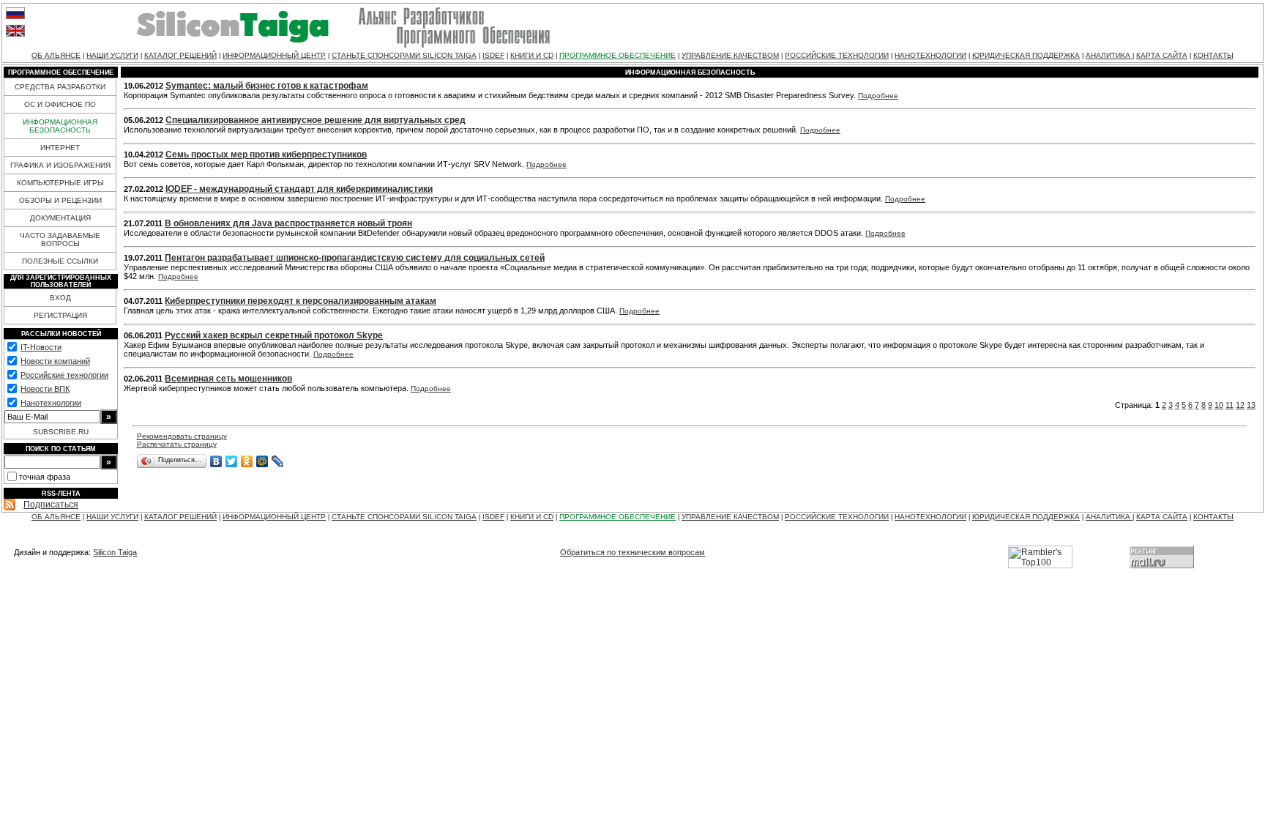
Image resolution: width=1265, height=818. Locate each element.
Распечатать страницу (177, 444)
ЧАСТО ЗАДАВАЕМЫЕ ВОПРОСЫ (60, 239)
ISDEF (493, 55)
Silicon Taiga (115, 552)
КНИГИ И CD (531, 55)
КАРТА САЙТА (1161, 55)
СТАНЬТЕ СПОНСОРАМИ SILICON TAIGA (404, 55)
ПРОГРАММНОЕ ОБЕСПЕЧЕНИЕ (617, 55)
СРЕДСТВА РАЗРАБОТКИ (60, 87)
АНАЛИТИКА (1109, 55)
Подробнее (878, 96)
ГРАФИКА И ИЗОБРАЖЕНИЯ (60, 165)
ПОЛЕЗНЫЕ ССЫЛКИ (60, 261)
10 (1218, 405)
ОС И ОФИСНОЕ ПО (60, 104)
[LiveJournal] (278, 461)
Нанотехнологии (50, 402)
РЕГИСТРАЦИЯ (60, 315)
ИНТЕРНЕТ (60, 148)
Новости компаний (55, 361)
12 (1240, 405)
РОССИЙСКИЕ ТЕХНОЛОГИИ (837, 55)
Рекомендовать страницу (182, 436)
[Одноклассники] (247, 461)
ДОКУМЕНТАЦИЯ (60, 218)
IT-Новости (40, 347)
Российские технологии (64, 375)
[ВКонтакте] (216, 461)
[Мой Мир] (262, 461)
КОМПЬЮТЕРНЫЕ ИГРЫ (60, 183)
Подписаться (50, 504)
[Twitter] (231, 461)
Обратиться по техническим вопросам (632, 552)
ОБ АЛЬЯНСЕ (56, 55)
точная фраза (44, 476)
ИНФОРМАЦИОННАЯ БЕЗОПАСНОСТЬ (60, 126)
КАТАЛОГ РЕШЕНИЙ (180, 55)
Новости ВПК (45, 388)
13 (1251, 405)
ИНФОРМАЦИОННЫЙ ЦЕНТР (274, 55)
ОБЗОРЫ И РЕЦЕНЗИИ (60, 200)
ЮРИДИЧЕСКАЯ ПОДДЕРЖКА (1026, 55)
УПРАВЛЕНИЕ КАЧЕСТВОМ (730, 55)
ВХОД (60, 298)
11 (1229, 405)
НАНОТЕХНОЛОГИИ (930, 55)
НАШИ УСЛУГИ (112, 55)
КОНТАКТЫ (1213, 55)
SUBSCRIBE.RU (61, 432)
